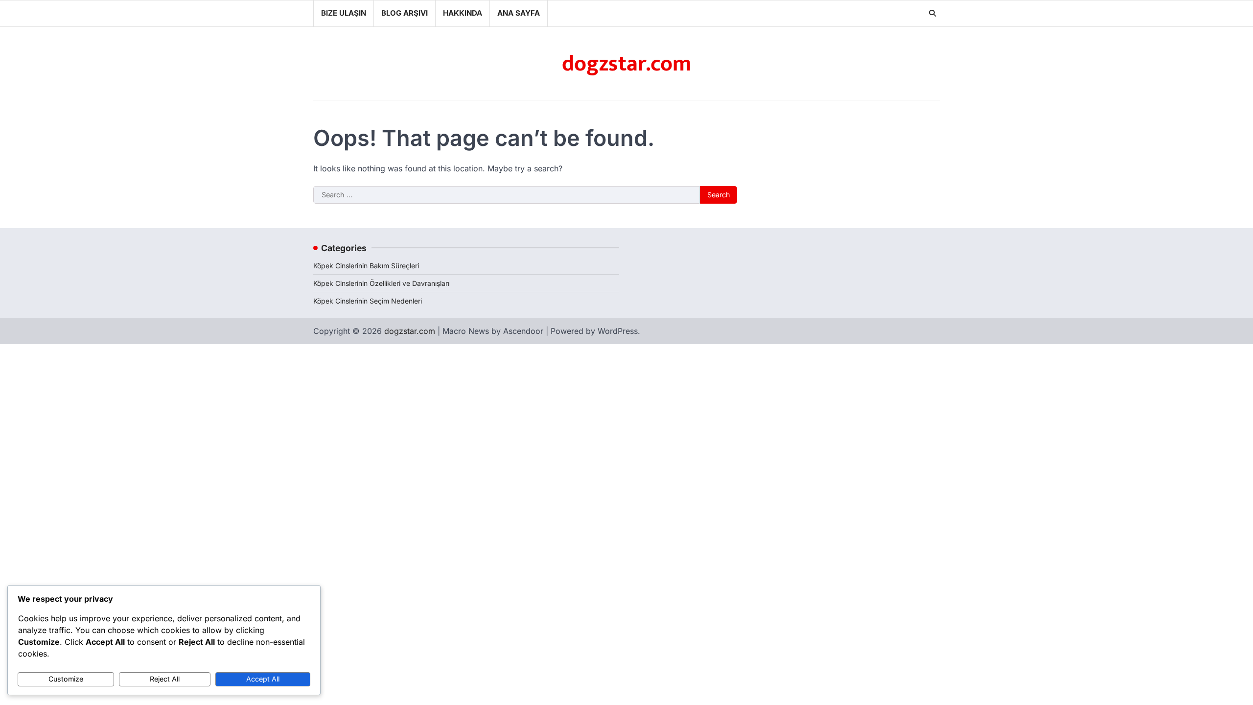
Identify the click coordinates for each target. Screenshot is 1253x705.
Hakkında (462, 13)
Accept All (262, 679)
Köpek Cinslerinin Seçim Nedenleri (367, 301)
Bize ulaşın (343, 13)
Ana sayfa (518, 13)
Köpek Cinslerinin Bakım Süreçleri (366, 265)
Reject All (165, 679)
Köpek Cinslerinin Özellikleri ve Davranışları (381, 283)
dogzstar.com (626, 64)
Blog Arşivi (404, 13)
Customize (65, 679)
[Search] (932, 13)
